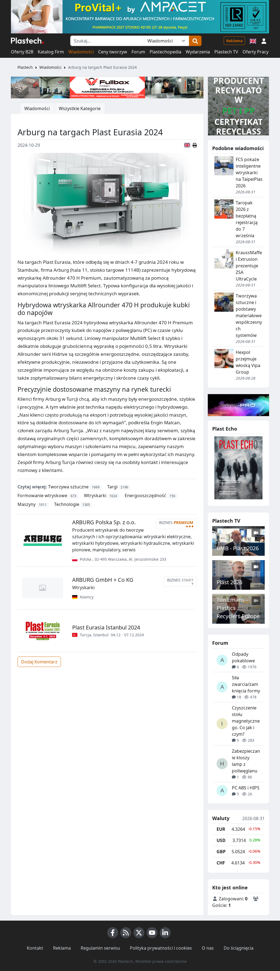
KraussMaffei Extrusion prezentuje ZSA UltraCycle (249, 266)
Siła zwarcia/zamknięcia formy (246, 684)
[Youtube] (152, 932)
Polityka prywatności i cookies (161, 948)
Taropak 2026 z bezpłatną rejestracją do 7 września (247, 219)
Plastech (25, 67)
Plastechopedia (165, 52)
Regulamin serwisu (100, 948)
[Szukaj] (195, 41)
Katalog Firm (51, 52)
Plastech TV (226, 52)
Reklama (234, 40)
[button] (264, 41)
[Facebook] (112, 932)
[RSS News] (125, 932)
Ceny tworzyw (112, 52)
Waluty (220, 818)
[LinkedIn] (165, 932)
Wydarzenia (198, 52)
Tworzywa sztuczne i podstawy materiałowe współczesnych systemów (249, 315)
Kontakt (35, 948)
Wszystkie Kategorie (80, 108)
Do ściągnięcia (238, 948)
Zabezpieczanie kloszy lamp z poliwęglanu (246, 761)
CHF (221, 863)
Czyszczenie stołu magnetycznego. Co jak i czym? (246, 721)
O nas (208, 948)
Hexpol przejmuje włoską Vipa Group (248, 362)
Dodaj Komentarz (39, 662)
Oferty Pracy (256, 52)
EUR (221, 829)
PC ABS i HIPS (245, 788)
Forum (138, 52)
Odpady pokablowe (243, 657)
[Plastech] (27, 41)
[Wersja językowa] (253, 41)
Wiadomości (81, 52)
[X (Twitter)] (138, 932)
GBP (221, 852)
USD (221, 840)
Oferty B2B (22, 52)
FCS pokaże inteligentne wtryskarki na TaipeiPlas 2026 (249, 172)
